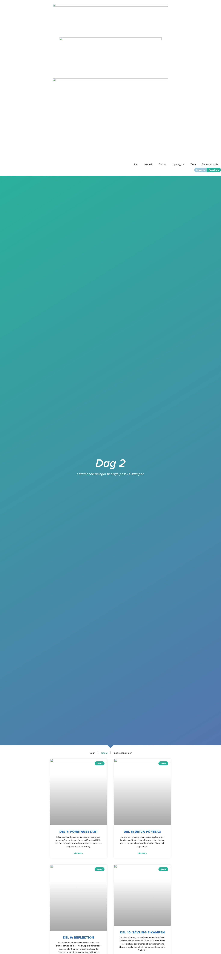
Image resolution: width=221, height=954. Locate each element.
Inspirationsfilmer (123, 752)
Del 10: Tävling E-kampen (142, 932)
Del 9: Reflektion (78, 937)
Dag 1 (92, 752)
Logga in (200, 169)
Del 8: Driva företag (142, 831)
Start (136, 164)
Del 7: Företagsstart (78, 831)
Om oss (162, 164)
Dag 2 (104, 752)
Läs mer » (78, 853)
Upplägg (176, 164)
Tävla (193, 164)
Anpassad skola (210, 164)
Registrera (214, 169)
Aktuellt (148, 164)
